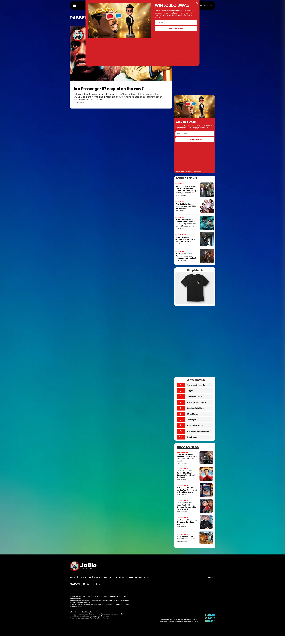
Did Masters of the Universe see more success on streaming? (185, 256)
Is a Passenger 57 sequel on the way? (109, 88)
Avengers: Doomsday (196, 385)
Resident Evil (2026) (195, 408)
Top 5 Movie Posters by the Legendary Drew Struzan (187, 522)
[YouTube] (84, 584)
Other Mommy (193, 414)
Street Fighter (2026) (196, 402)
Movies (73, 577)
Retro (129, 577)
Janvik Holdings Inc (108, 601)
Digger (190, 391)
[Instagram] (201, 5)
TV (90, 577)
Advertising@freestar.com (99, 618)
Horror (83, 577)
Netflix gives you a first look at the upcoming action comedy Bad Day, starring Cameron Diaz (186, 189)
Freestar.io (105, 616)
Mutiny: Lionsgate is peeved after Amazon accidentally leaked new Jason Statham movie (185, 222)
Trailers (108, 577)
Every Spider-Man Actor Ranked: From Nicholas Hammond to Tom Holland (186, 506)
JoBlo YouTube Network (81, 603)
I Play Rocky (192, 437)
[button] (74, 5)
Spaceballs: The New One (198, 431)
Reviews (98, 577)
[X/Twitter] (88, 584)
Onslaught (191, 420)
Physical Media (142, 577)
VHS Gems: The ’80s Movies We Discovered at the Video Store (187, 490)
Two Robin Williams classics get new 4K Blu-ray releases (186, 206)
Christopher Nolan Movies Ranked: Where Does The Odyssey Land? (187, 457)
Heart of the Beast (195, 425)
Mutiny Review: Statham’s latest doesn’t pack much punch (185, 239)
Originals (119, 577)
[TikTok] (205, 5)
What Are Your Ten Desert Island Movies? (186, 538)
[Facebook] (92, 584)
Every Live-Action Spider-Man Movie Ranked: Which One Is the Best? (186, 474)
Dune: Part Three (194, 396)
